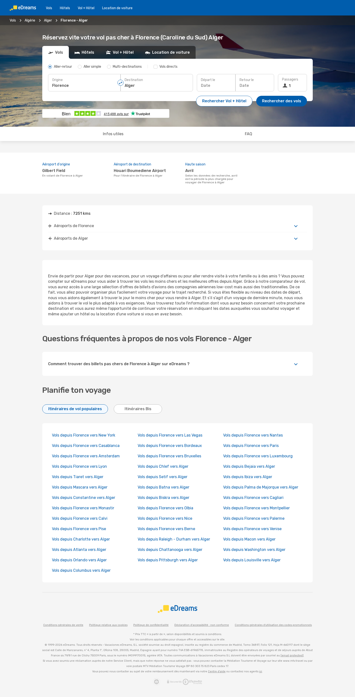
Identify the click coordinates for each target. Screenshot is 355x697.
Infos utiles (113, 134)
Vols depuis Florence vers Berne (166, 528)
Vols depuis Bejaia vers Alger (249, 466)
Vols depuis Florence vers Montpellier (256, 508)
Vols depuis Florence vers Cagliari (253, 497)
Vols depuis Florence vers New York (83, 435)
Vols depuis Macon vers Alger (249, 539)
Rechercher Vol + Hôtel (224, 101)
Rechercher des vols (281, 101)
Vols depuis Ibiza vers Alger (247, 477)
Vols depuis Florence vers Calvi (79, 518)
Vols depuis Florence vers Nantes (253, 435)
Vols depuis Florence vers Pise (79, 528)
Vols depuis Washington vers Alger (254, 549)
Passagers (290, 79)
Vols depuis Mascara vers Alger (79, 487)
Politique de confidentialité (151, 625)
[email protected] (292, 655)
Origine (57, 80)
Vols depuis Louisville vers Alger (252, 560)
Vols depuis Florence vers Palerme (253, 518)
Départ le (208, 80)
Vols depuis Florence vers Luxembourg (258, 456)
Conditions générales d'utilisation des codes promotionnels (273, 625)
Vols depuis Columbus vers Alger (81, 570)
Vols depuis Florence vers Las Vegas (170, 435)
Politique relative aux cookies (108, 625)
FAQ (248, 134)
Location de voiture (117, 8)
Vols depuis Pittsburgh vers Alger (168, 560)
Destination (134, 80)
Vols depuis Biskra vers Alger (163, 497)
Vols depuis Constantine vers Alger (83, 497)
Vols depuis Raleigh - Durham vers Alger (174, 539)
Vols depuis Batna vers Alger (163, 487)
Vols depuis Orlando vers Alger (79, 560)
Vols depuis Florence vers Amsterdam (86, 456)
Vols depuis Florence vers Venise (252, 528)
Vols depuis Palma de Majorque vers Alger (260, 487)
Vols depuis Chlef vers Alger (163, 466)
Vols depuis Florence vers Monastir (83, 508)
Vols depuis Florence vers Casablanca (86, 445)
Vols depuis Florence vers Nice (165, 518)
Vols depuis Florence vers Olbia (165, 508)
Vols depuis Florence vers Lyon (79, 466)
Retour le (247, 80)
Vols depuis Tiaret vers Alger (77, 477)
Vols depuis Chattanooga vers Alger (170, 549)
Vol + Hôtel (86, 8)
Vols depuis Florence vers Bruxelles (169, 456)
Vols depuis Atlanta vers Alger (79, 549)
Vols (49, 8)
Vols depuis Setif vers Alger (162, 477)
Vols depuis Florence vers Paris (251, 445)
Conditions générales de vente (63, 625)
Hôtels (65, 8)
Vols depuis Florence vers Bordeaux (170, 445)
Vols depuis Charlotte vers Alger (81, 539)
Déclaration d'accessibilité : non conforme (201, 625)
